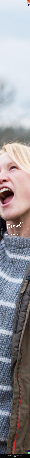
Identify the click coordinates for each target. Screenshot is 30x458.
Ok (15, 456)
